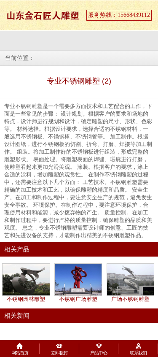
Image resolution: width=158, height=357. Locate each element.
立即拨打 (59, 352)
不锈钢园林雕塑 (26, 299)
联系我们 (138, 352)
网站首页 (19, 352)
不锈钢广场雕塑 (78, 299)
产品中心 (98, 352)
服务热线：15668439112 (119, 15)
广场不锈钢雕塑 (130, 299)
